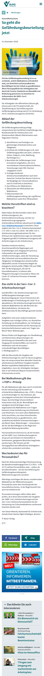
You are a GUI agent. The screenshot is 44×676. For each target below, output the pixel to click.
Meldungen (16, 13)
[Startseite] (7, 12)
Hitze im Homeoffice (29, 652)
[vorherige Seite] (4, 12)
